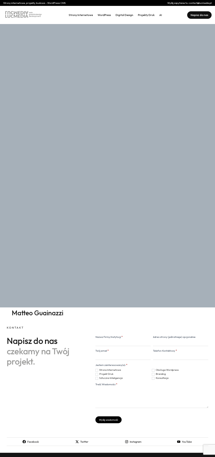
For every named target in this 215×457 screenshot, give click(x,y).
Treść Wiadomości (106, 384)
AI (160, 15)
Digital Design (124, 15)
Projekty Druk (146, 15)
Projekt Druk (106, 373)
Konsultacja (161, 378)
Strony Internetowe (81, 15)
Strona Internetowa (110, 369)
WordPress (104, 15)
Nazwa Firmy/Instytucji (109, 337)
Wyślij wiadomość (108, 419)
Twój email (102, 350)
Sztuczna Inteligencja (111, 378)
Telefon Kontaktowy (165, 350)
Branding (160, 373)
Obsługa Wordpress (167, 369)
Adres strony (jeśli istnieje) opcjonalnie (174, 337)
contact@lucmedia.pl (200, 3)
